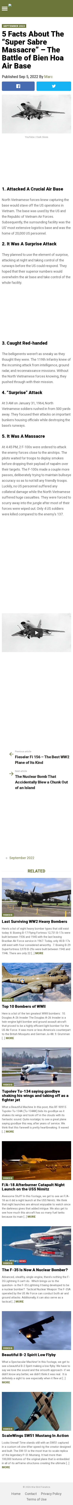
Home (16, 1494)
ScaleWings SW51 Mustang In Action (35, 1435)
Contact (31, 1494)
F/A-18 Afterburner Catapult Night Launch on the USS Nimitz (33, 1187)
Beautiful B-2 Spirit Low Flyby (29, 1355)
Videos (7, 915)
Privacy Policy (51, 1494)
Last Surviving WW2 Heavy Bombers (34, 921)
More (39, 953)
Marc (48, 76)
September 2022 (14, 26)
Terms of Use (36, 1499)
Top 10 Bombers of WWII (24, 1006)
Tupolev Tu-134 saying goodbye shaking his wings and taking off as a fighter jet (35, 1095)
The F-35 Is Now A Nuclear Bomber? (35, 1270)
